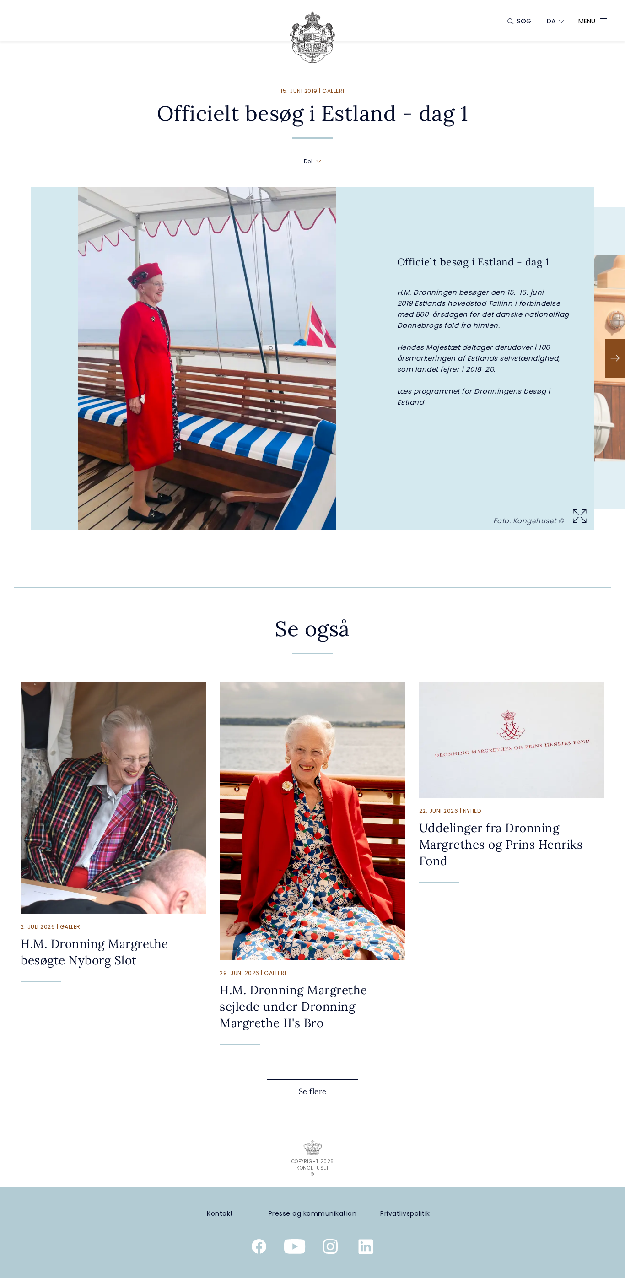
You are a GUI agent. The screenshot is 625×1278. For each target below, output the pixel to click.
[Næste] (615, 358)
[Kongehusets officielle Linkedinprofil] (366, 1248)
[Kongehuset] (312, 37)
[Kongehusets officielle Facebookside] (259, 1248)
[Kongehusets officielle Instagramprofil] (330, 1248)
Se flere (313, 1091)
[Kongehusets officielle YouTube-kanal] (295, 1248)
